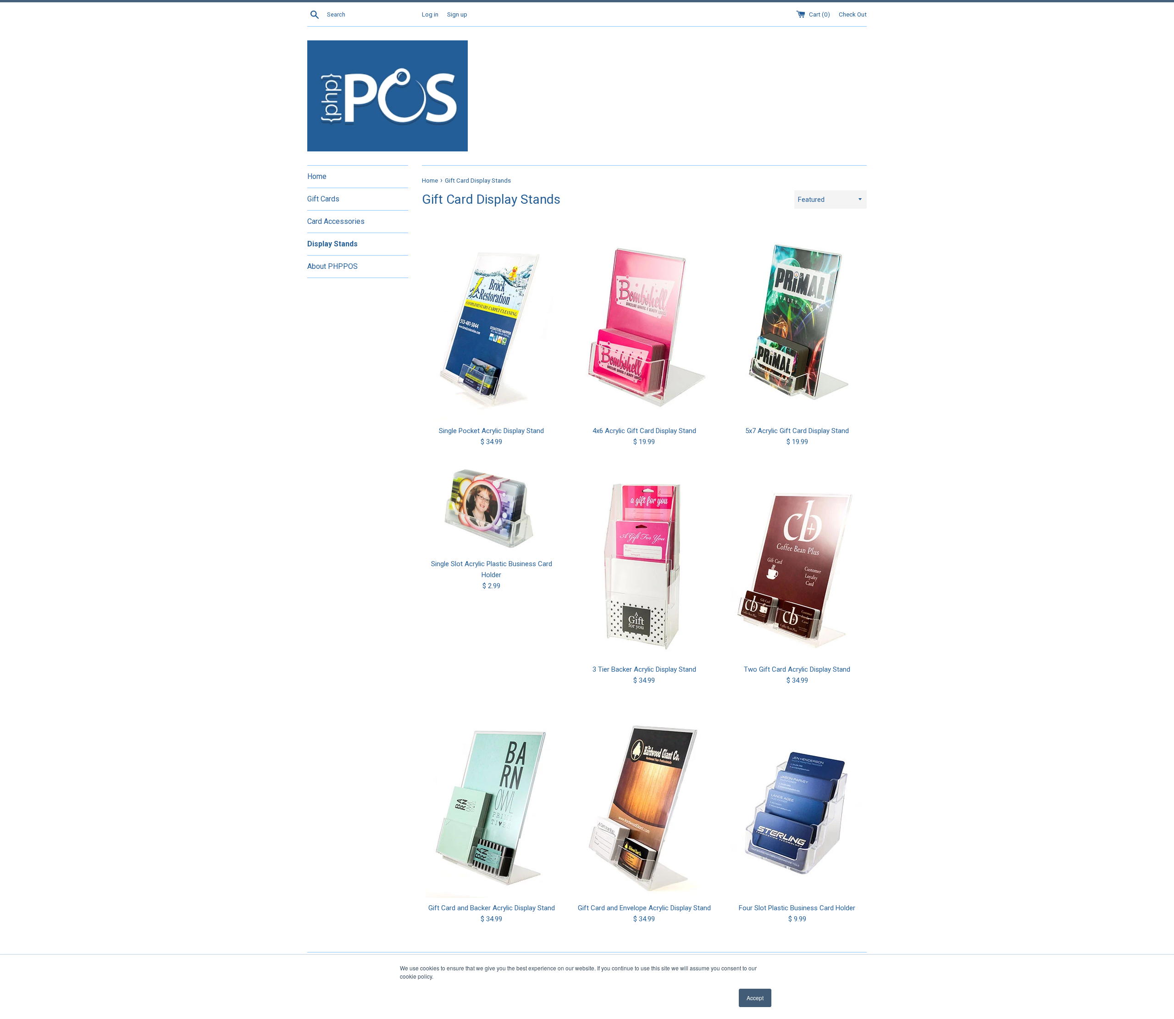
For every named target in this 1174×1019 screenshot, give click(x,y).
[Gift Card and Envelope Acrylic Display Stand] (644, 799)
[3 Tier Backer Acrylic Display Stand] (644, 560)
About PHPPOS (332, 266)
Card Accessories (336, 221)
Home (317, 176)
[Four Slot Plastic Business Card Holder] (797, 799)
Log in (430, 14)
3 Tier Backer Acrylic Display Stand (644, 669)
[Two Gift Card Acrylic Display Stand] (797, 560)
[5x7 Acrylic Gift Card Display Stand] (797, 322)
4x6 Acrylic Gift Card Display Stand (644, 431)
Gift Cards (323, 199)
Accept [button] (755, 998)
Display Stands (332, 243)
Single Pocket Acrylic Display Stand (491, 431)
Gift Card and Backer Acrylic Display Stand (491, 908)
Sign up (457, 14)
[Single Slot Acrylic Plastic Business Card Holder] (491, 507)
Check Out (853, 14)
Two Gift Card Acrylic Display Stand (797, 669)
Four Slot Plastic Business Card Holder (797, 908)
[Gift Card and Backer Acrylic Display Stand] (491, 799)
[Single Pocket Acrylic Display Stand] (491, 322)
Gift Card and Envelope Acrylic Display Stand (644, 908)
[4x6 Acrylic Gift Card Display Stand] (644, 322)
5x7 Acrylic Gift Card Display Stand (797, 431)
